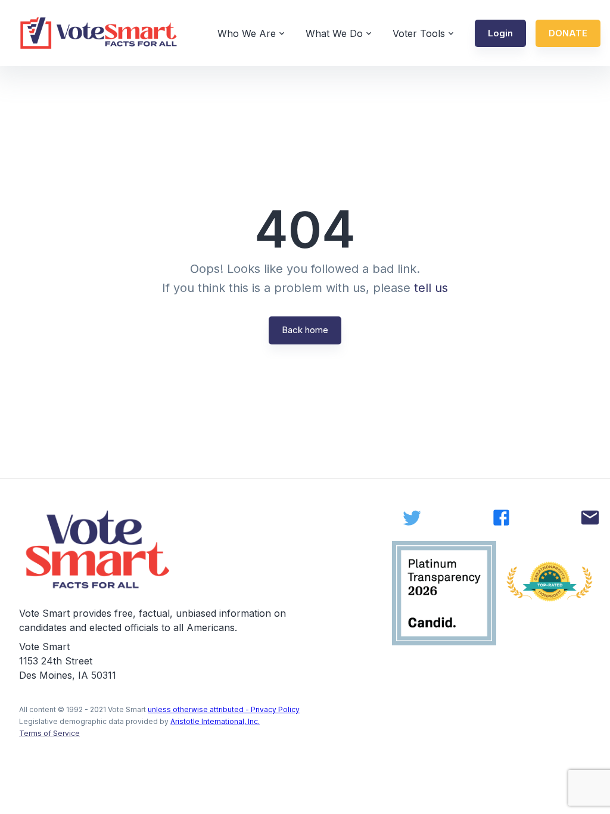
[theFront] (99, 550)
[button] (500, 33)
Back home (305, 329)
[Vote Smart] (99, 33)
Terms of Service (49, 733)
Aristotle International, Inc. (215, 721)
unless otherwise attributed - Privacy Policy (224, 709)
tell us (431, 288)
